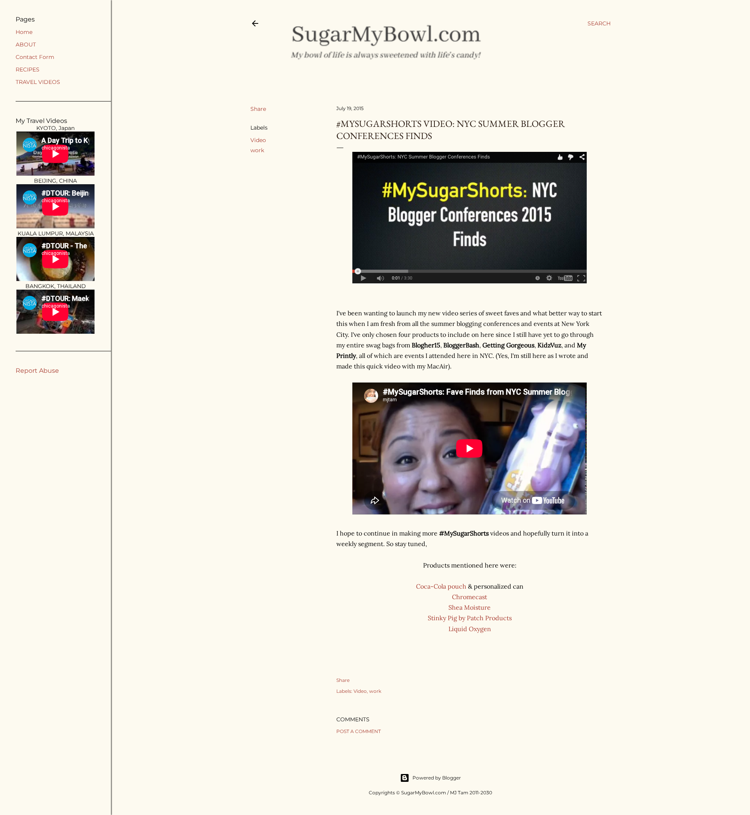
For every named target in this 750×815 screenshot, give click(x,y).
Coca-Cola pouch (441, 586)
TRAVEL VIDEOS (38, 81)
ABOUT (26, 44)
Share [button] (258, 108)
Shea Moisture (469, 607)
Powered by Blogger (436, 778)
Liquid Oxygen (469, 629)
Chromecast (469, 597)
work (257, 150)
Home (24, 32)
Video (258, 140)
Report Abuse (37, 370)
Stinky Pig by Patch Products (470, 618)
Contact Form (35, 57)
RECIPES (27, 69)
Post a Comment (358, 731)
